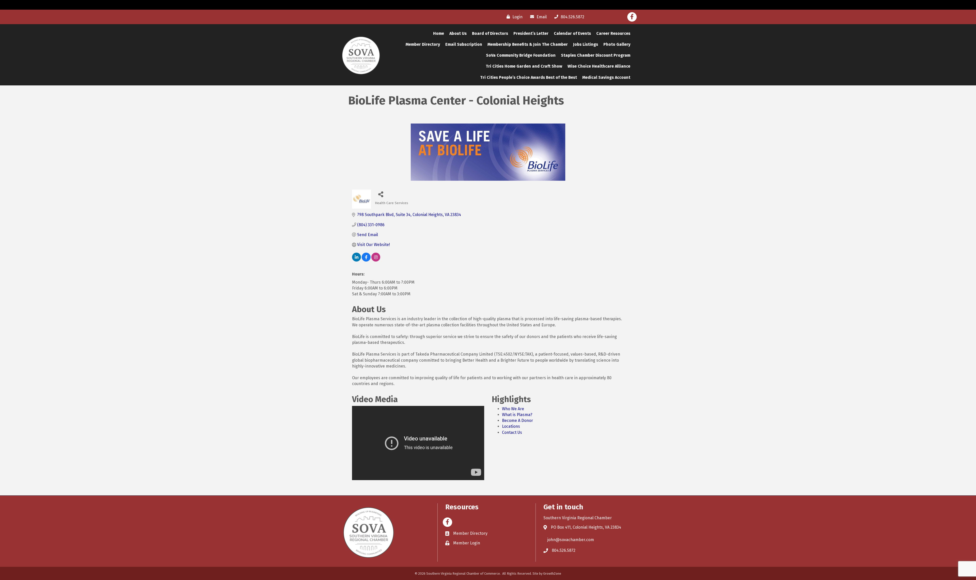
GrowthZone (552, 573)
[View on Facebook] (366, 260)
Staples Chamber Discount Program (595, 55)
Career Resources (613, 33)
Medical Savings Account (606, 77)
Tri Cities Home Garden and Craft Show (524, 66)
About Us (458, 33)
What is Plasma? (517, 414)
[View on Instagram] (375, 260)
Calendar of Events (572, 33)
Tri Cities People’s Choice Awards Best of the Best (528, 77)
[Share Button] (380, 194)
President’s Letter (530, 33)
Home (438, 33)
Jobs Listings (585, 44)
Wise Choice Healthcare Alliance (599, 66)
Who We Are (513, 408)
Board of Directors (490, 33)
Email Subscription (463, 44)
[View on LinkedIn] (356, 260)
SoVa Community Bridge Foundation (521, 55)
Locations (511, 426)
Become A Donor (517, 420)
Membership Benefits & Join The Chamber (527, 44)
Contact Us (512, 432)
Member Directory (423, 44)
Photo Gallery (616, 44)
